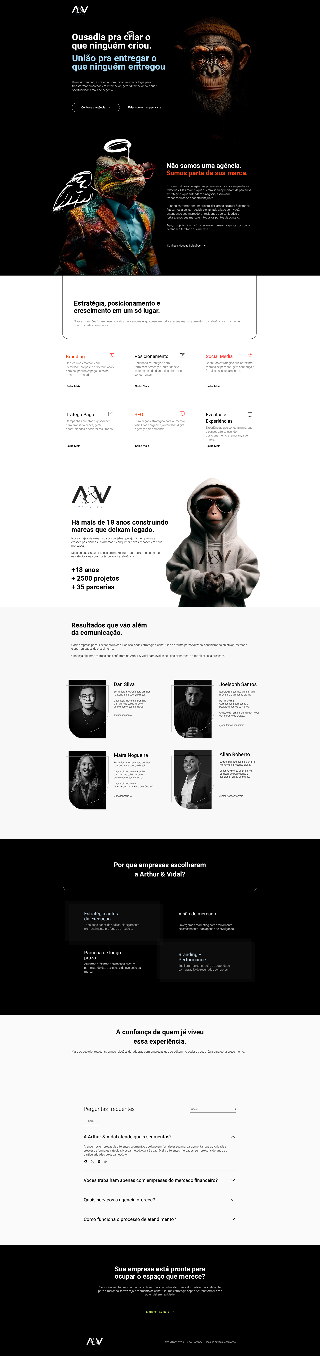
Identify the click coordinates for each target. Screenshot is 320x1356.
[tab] (91, 1121)
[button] (86, 1161)
